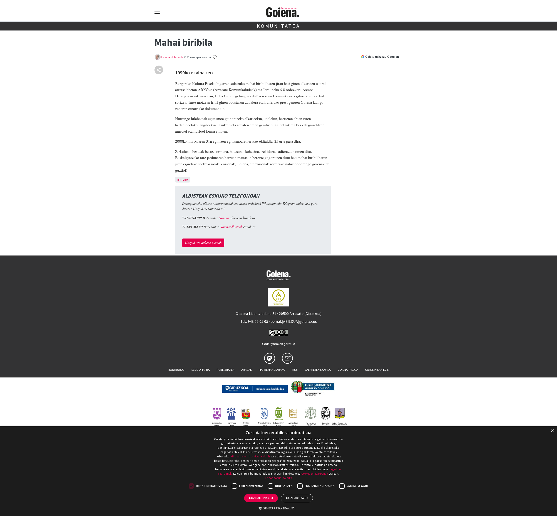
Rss (295, 370)
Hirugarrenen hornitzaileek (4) (250, 456)
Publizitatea (225, 370)
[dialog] (278, 471)
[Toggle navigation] (157, 12)
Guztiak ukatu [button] (297, 498)
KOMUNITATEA (278, 26)
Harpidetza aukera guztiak (203, 242)
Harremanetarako (272, 370)
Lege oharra (200, 370)
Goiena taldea (348, 370)
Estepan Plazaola (172, 57)
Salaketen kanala (318, 370)
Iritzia (182, 179)
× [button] (552, 431)
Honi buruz (176, 370)
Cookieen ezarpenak (314, 473)
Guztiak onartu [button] (261, 498)
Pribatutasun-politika (278, 478)
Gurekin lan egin (377, 370)
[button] (278, 508)
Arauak (246, 370)
